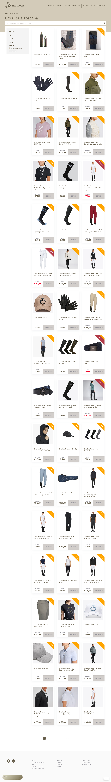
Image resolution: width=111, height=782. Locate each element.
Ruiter (11, 38)
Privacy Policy (86, 760)
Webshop (51, 5)
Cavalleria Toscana (16, 48)
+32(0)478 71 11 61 (37, 766)
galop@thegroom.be (38, 768)
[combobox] (53, 23)
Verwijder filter (12, 51)
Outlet (11, 42)
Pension (59, 5)
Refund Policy (86, 762)
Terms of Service (87, 764)
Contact (74, 5)
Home (6, 13)
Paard (10, 35)
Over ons (67, 5)
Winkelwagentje (100, 5)
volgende (67, 738)
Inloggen (86, 5)
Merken (11, 46)
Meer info (49, 64)
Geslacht (11, 31)
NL (92, 5)
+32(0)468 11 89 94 (38, 762)
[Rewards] (12, 777)
